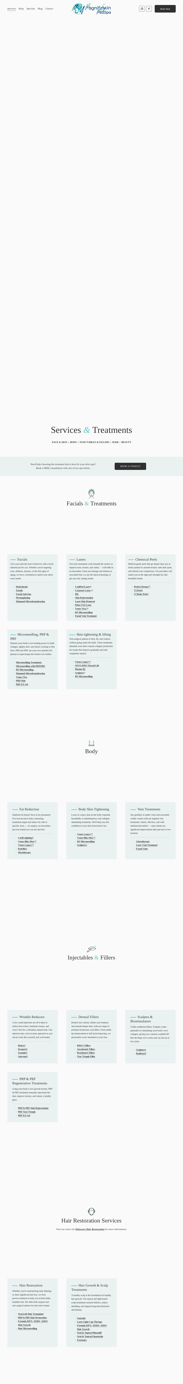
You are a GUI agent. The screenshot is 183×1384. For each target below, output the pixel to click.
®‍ (138, 590)
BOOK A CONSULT (130, 466)
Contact (49, 8)
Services (11, 8)
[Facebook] (149, 9)
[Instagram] (142, 9)
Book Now (165, 8)
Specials (31, 8)
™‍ (142, 587)
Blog (40, 8)
